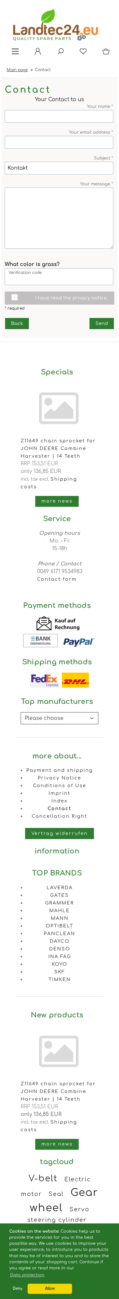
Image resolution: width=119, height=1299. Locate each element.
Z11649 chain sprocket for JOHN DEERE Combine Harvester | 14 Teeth (58, 448)
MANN (60, 918)
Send (102, 323)
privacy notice (89, 297)
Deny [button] (17, 1289)
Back (17, 323)
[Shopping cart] (104, 53)
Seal (56, 1194)
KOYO (59, 964)
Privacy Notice (59, 777)
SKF (59, 971)
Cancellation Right (59, 816)
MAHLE (59, 910)
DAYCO (59, 941)
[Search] (58, 53)
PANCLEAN (59, 933)
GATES (59, 895)
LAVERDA (60, 887)
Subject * (103, 158)
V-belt (43, 1178)
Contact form (57, 579)
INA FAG (59, 956)
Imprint (59, 793)
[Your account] (36, 53)
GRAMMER (59, 902)
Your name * (100, 106)
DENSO (59, 948)
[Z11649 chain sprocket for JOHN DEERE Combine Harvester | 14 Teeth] (59, 1076)
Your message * (96, 184)
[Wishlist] (81, 53)
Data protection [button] (27, 1275)
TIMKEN (60, 979)
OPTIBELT (59, 925)
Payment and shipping (59, 770)
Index (59, 800)
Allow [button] (50, 1289)
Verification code (25, 273)
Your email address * (91, 132)
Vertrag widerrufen (59, 833)
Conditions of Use (59, 785)
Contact (59, 808)
